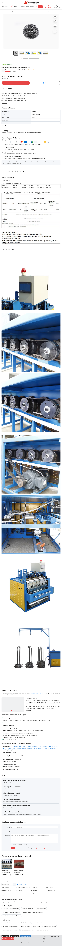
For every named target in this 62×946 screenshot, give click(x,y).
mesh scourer (19, 890)
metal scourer (49, 893)
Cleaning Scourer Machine (50, 926)
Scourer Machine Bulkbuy (43, 930)
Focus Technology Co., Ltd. (20, 942)
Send (13, 848)
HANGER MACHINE (50, 890)
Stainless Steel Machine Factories (40, 923)
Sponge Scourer (30, 746)
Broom (9, 750)
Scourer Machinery (25, 926)
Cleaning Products (16, 746)
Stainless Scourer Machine (28, 930)
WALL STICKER (49, 887)
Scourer (23, 746)
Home (3, 11)
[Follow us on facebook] (49, 936)
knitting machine (5, 893)
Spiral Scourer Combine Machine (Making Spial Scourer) (7, 872)
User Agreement (39, 942)
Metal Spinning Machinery (28, 908)
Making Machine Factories (23, 923)
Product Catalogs (23, 884)
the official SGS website (37, 693)
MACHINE (33, 887)
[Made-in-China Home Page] (31, 2)
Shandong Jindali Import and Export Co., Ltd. (15, 70)
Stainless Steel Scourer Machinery (10, 930)
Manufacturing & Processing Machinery (15, 11)
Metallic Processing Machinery (33, 11)
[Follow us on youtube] (56, 936)
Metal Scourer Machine (27, 748)
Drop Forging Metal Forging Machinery (12, 915)
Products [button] (15, 6)
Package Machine (47, 748)
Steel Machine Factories (8, 923)
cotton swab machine (7, 890)
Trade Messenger (25, 936)
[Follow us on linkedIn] (44, 938)
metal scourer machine (21, 893)
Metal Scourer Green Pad (40, 746)
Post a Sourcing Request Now (43, 848)
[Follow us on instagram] (54, 936)
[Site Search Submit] (40, 6)
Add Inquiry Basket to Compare (31, 58)
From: (8, 827)
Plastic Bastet (15, 750)
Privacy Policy (54, 942)
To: (9, 831)
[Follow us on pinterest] (58, 936)
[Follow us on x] (52, 936)
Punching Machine (41, 908)
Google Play (14, 936)
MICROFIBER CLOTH (6, 887)
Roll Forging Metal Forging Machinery (11, 912)
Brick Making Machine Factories (10, 926)
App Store (5, 936)
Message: (7, 835)
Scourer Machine (17, 748)
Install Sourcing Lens (9, 938)
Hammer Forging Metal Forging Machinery (33, 912)
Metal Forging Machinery (48, 11)
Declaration (47, 942)
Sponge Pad (50, 746)
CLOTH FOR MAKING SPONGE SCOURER (23, 887)
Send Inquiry (15, 83)
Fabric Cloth (9, 748)
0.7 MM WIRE (34, 890)
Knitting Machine (38, 748)
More (3, 933)
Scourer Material (36, 926)
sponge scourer (34, 893)
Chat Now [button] (47, 83)
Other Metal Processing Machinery (11, 908)
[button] (2, 2)
